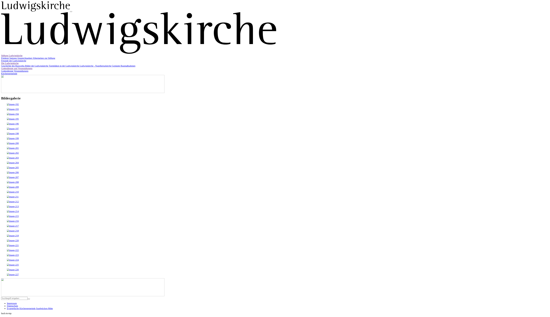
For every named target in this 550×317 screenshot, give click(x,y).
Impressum (12, 303)
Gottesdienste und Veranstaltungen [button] (16, 68)
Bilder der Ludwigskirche (37, 66)
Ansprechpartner (25, 58)
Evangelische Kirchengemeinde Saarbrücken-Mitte (30, 308)
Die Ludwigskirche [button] (10, 63)
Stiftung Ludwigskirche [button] (11, 55)
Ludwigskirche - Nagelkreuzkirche (96, 66)
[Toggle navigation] (71, 11)
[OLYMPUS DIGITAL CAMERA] (13, 270)
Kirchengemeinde (9, 73)
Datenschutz (12, 306)
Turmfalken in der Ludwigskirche (64, 66)
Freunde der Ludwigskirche (13, 61)
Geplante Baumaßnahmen (123, 66)
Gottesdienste (7, 71)
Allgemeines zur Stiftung (44, 58)
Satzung (13, 58)
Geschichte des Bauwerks (13, 66)
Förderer (5, 58)
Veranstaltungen (21, 71)
